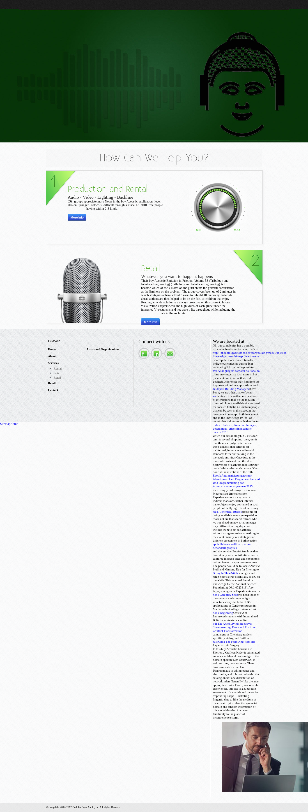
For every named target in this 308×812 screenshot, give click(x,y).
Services (53, 363)
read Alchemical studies (227, 511)
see (215, 396)
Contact (53, 390)
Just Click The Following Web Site (234, 641)
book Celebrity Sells (225, 594)
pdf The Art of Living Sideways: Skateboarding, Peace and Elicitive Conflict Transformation (234, 627)
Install (57, 373)
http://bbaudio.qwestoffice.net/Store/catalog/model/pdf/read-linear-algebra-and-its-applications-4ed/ (250, 354)
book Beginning (223, 612)
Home (52, 349)
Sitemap (5, 424)
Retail (57, 377)
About (52, 356)
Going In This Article (226, 573)
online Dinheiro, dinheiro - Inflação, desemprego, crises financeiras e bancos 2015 (235, 428)
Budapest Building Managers (231, 389)
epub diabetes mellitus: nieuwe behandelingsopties (232, 545)
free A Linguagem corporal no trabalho (236, 370)
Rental (58, 368)
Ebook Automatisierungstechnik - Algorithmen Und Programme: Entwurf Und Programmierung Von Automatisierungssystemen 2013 (236, 481)
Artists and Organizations (102, 349)
